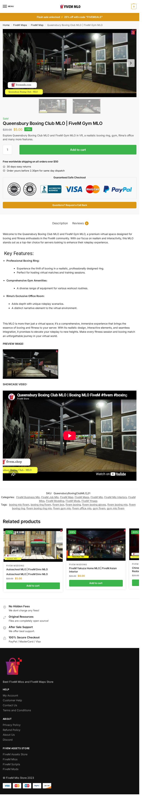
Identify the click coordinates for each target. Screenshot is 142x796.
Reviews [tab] (79, 223)
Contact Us (10, 705)
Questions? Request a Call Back (69, 205)
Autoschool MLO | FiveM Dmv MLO (27, 569)
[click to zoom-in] (69, 63)
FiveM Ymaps (89, 500)
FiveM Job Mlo (50, 497)
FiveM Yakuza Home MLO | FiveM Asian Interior (93, 570)
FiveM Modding (55, 500)
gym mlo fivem (115, 508)
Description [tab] (60, 223)
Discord (8, 739)
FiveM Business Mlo (28, 497)
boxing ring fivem (41, 504)
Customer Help (12, 700)
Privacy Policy (12, 725)
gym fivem (99, 508)
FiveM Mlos (10, 759)
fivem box (58, 504)
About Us (9, 734)
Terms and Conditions (17, 710)
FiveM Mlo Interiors (115, 497)
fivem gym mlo (62, 508)
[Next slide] (131, 63)
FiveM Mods (73, 500)
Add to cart (78, 150)
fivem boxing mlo (117, 504)
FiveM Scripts (11, 764)
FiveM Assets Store (15, 754)
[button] (133, 6)
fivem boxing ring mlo (39, 508)
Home (6, 25)
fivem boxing (73, 504)
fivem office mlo (81, 508)
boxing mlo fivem (19, 504)
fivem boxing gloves (94, 504)
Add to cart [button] (33, 585)
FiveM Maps (20, 25)
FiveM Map (37, 25)
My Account (10, 695)
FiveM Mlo (97, 497)
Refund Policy (11, 730)
